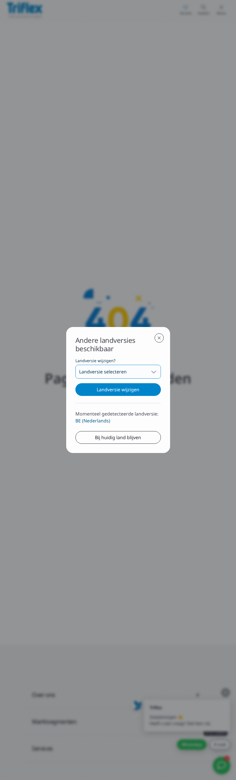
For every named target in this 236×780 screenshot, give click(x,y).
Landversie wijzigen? (95, 360)
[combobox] (118, 372)
